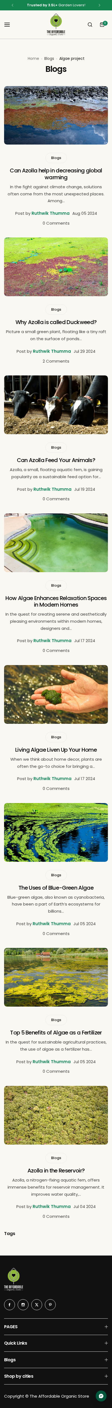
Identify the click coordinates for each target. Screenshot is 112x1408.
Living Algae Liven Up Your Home (56, 749)
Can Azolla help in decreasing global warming (56, 173)
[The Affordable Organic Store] (56, 24)
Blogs (49, 58)
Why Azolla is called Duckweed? (56, 322)
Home (33, 58)
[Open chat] (101, 1396)
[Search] (90, 25)
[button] (12, 5)
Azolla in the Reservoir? (56, 1170)
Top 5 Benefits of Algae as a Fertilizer (56, 1032)
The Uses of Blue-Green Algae (56, 887)
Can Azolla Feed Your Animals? (56, 460)
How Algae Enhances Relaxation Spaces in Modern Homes (56, 601)
